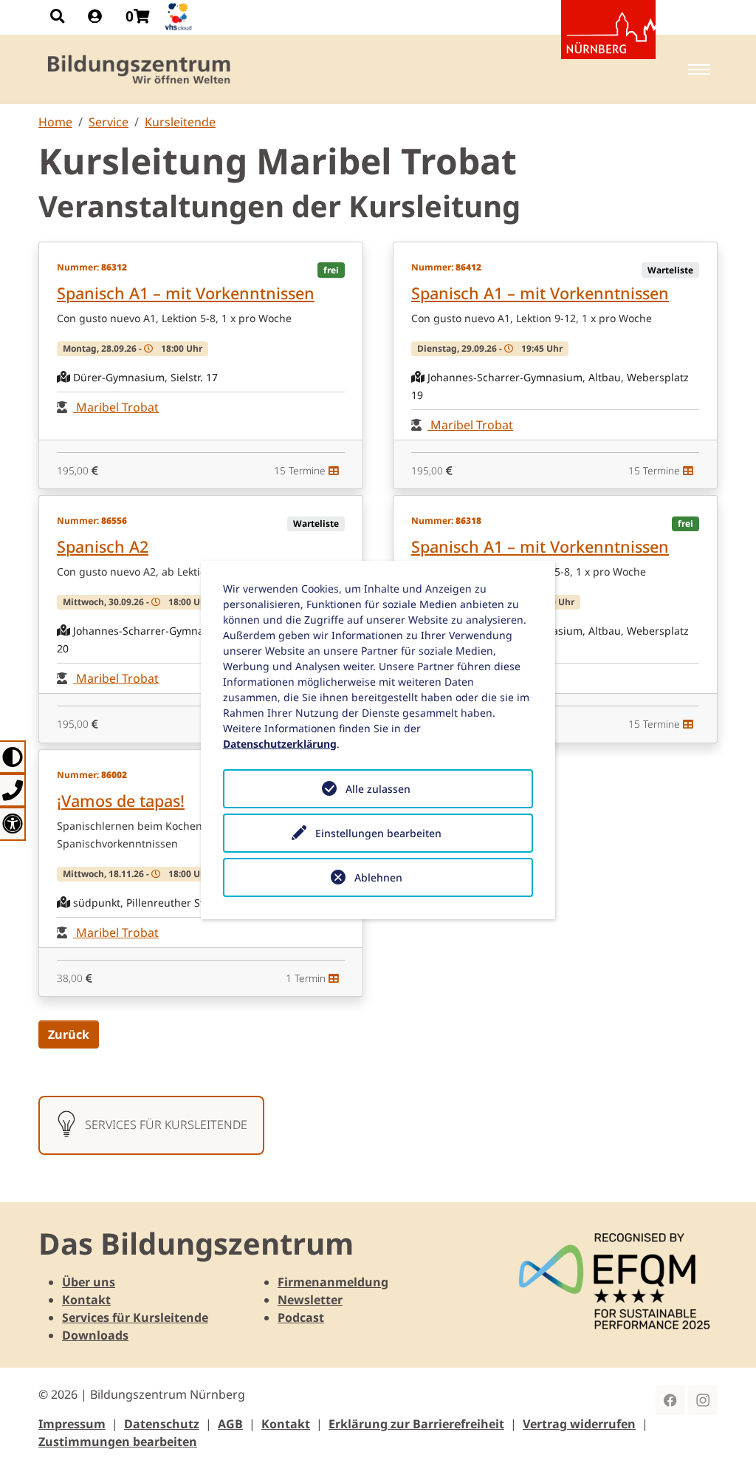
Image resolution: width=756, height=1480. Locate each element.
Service (108, 122)
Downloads (95, 1335)
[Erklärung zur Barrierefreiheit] (13, 823)
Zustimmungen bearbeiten (117, 1441)
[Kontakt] (13, 790)
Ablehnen (378, 877)
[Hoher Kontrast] (13, 757)
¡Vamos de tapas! (121, 800)
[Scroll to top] (723, 1447)
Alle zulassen (378, 789)
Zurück (68, 1034)
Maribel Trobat (116, 407)
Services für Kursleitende (135, 1317)
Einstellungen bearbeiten (378, 833)
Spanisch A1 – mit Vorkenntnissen (186, 293)
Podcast (301, 1317)
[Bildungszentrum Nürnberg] (139, 69)
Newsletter (310, 1300)
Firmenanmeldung (333, 1282)
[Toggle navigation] (699, 69)
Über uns (88, 1282)
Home (55, 122)
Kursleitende (180, 122)
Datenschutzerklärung (280, 744)
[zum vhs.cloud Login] (180, 16)
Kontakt (86, 1300)
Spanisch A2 (102, 546)
